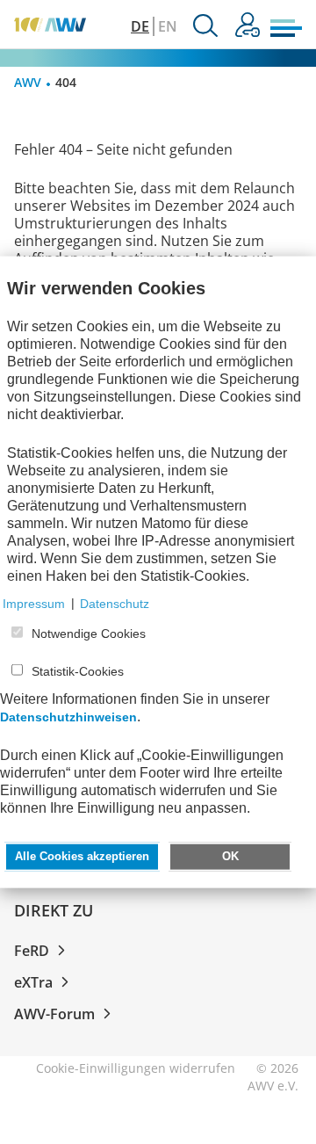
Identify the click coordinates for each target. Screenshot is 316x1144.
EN (167, 26)
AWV (27, 82)
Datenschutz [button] (114, 603)
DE (140, 26)
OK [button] (230, 856)
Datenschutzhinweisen (68, 716)
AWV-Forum (54, 1014)
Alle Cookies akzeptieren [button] (82, 856)
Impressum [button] (34, 603)
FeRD (31, 950)
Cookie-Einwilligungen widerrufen (135, 1068)
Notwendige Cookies (89, 633)
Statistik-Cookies (78, 671)
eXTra (33, 982)
